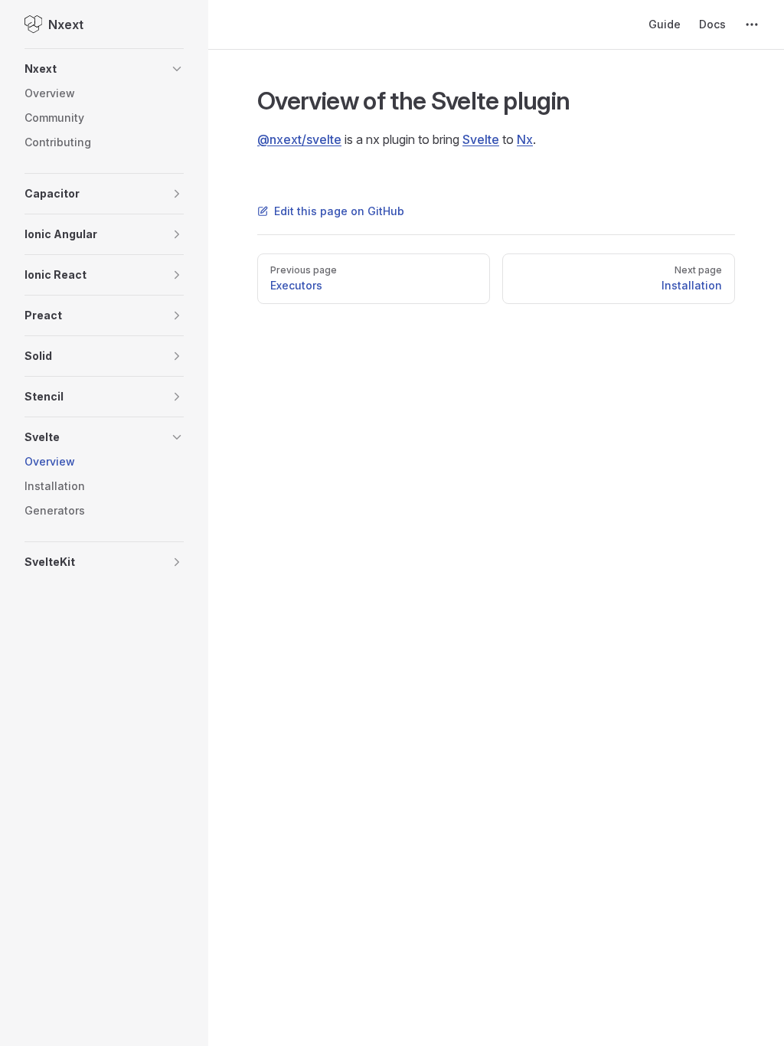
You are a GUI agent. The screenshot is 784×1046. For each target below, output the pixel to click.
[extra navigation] (752, 24)
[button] (104, 69)
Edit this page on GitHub (339, 210)
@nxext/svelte (299, 139)
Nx (525, 139)
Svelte (480, 139)
